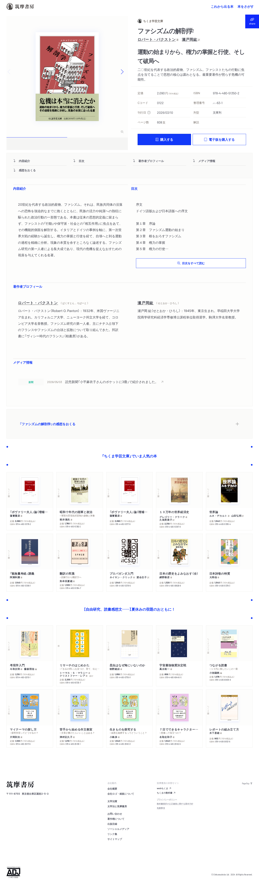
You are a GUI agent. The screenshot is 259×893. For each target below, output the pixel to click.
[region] (129, 381)
